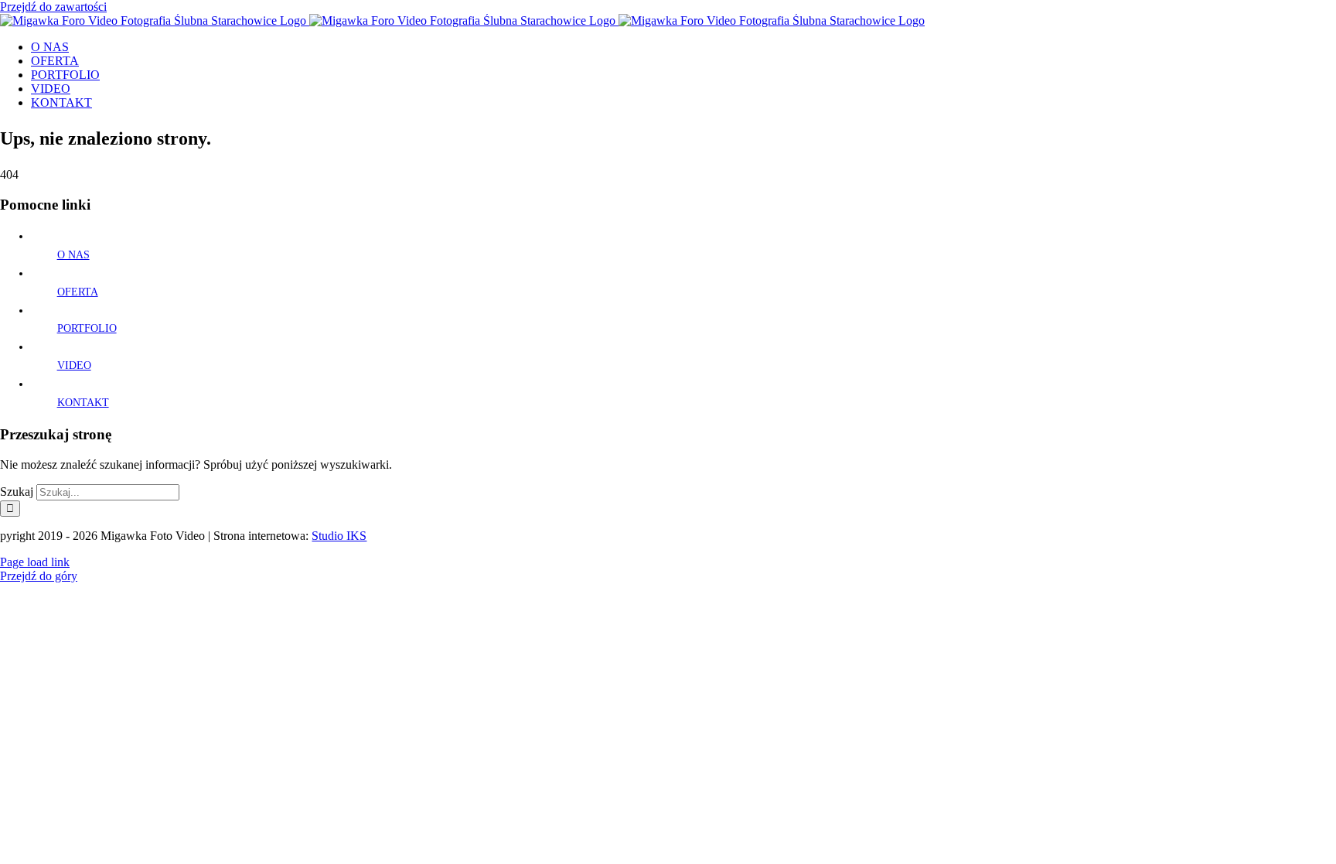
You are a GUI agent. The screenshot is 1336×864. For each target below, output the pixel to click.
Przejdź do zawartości (53, 6)
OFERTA (77, 292)
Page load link (35, 562)
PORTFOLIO (87, 328)
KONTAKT (83, 402)
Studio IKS (339, 535)
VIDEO (74, 365)
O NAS (73, 255)
